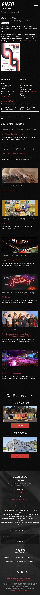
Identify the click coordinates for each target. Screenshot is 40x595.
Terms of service (26, 578)
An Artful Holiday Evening (13, 134)
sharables (25, 41)
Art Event (6, 223)
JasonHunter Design (20, 590)
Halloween (6, 297)
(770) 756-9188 (20, 492)
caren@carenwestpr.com (20, 506)
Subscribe (20, 541)
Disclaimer (20, 581)
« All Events (6, 8)
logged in (14, 104)
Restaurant (8, 557)
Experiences (9, 562)
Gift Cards (32, 557)
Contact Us (20, 566)
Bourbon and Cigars (10, 190)
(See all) (6, 23)
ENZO (22, 83)
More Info (20, 425)
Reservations (20, 557)
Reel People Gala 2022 (11, 373)
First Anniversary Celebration (15, 154)
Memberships (21, 562)
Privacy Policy (11, 578)
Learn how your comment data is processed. (18, 108)
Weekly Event (6, 96)
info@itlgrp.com (20, 499)
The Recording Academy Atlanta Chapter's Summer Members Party (16, 335)
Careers (32, 562)
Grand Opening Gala (11, 260)
